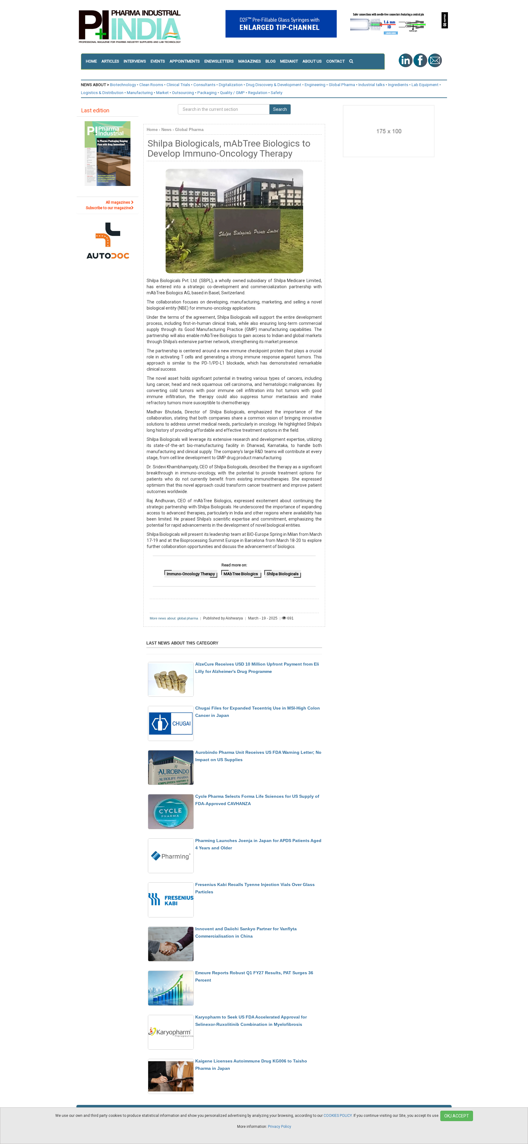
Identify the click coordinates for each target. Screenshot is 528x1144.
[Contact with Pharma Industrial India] (435, 60)
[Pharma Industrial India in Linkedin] (406, 60)
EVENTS (158, 61)
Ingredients (398, 84)
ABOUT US (312, 61)
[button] (353, 61)
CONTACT (335, 61)
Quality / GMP (232, 92)
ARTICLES (110, 61)
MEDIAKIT (289, 61)
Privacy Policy (279, 1126)
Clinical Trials (178, 84)
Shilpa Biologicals (283, 574)
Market (162, 92)
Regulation (257, 92)
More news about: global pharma (174, 618)
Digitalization (231, 84)
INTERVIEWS (135, 61)
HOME (91, 61)
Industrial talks (371, 84)
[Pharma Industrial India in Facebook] (420, 60)
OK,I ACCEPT (456, 1115)
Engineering (315, 84)
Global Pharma (342, 84)
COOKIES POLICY (338, 1115)
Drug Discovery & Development (273, 84)
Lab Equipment (425, 84)
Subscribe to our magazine (108, 208)
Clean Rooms (151, 84)
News (166, 129)
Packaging (207, 92)
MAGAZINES (249, 61)
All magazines (118, 202)
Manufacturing (140, 92)
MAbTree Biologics (241, 574)
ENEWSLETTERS (219, 61)
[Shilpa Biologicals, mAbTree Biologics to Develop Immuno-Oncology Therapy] (234, 221)
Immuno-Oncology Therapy (191, 574)
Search (280, 109)
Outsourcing (183, 92)
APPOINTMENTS (185, 61)
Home (152, 129)
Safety (276, 92)
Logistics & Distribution (102, 92)
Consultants (204, 84)
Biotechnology (123, 84)
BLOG (271, 61)
